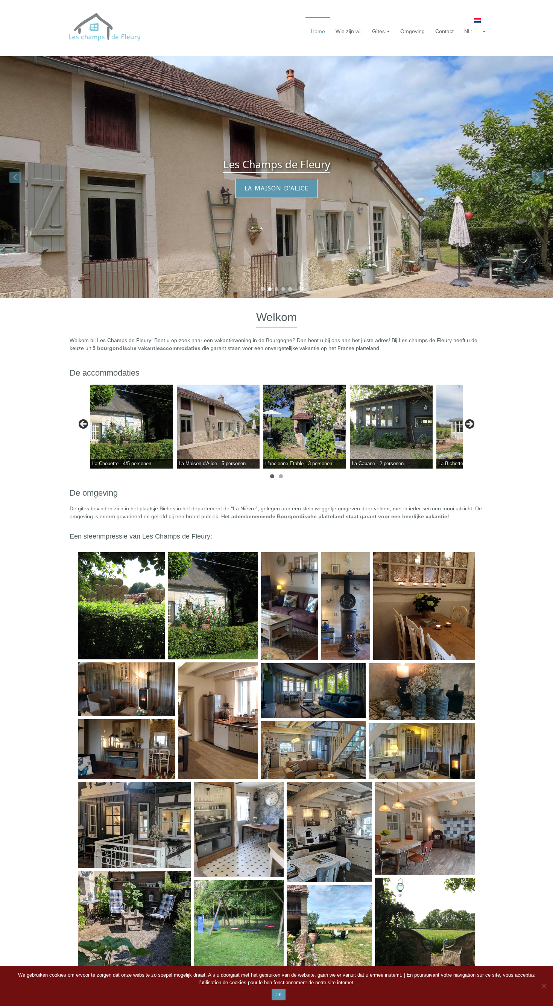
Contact (444, 31)
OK (278, 994)
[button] (15, 177)
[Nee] (543, 985)
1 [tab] (272, 476)
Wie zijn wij (349, 31)
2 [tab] (281, 476)
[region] (276, 177)
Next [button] (469, 424)
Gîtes (378, 31)
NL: (469, 31)
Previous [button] (84, 424)
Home (318, 31)
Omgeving (412, 31)
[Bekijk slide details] (131, 427)
